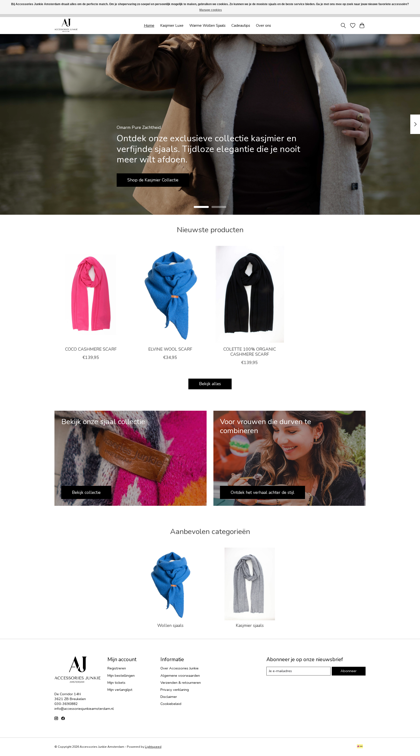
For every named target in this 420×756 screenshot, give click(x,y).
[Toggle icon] (343, 25)
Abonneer (349, 670)
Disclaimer (168, 696)
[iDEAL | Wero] (360, 746)
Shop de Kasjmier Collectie (152, 180)
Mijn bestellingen (121, 675)
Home (149, 25)
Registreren (116, 668)
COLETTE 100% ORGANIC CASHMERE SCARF (249, 351)
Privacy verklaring (174, 689)
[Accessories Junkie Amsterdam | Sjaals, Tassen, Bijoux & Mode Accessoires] (66, 25)
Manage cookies (210, 10)
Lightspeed (153, 747)
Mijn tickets (116, 682)
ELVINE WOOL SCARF (170, 349)
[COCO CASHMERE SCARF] (90, 294)
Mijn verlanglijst (119, 689)
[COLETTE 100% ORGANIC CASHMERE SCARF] (249, 294)
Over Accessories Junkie (179, 668)
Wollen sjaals (170, 625)
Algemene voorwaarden (180, 675)
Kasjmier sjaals (250, 625)
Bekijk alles (210, 384)
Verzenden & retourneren (180, 682)
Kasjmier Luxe (172, 25)
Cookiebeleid (170, 703)
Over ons (263, 25)
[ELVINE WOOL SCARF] (170, 294)
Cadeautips (240, 25)
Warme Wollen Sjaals (207, 25)
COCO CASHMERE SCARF (91, 349)
